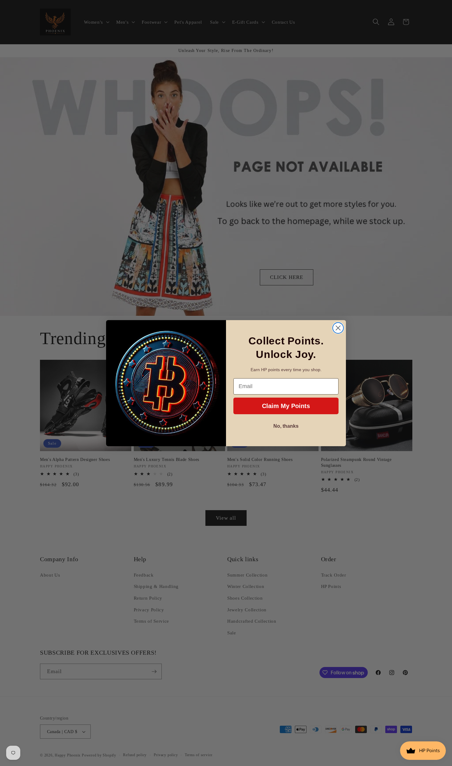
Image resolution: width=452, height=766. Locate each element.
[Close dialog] (338, 328)
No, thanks (286, 426)
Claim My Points (286, 406)
